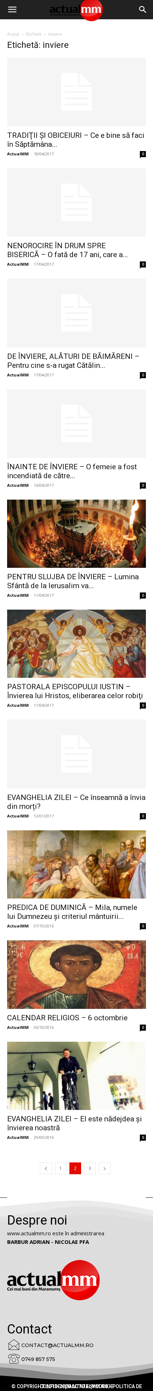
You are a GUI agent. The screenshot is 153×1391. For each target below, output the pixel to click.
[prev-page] (46, 1168)
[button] (143, 9)
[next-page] (105, 1168)
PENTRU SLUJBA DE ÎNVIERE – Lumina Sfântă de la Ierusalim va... (73, 581)
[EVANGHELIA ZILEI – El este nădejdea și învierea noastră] (76, 1076)
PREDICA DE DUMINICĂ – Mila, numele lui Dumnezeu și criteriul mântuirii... (72, 912)
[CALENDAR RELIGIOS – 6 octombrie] (76, 974)
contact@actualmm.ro (57, 1345)
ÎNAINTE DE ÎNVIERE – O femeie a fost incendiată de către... (72, 471)
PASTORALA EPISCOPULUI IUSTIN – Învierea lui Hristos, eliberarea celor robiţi (75, 691)
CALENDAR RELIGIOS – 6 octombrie (67, 1018)
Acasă (13, 34)
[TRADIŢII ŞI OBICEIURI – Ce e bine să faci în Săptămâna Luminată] (76, 91)
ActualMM (18, 153)
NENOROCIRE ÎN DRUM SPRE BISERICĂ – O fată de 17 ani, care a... (67, 250)
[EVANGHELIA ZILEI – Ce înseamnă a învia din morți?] (76, 754)
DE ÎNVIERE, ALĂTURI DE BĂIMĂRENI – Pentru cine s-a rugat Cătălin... (73, 361)
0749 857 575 (38, 1359)
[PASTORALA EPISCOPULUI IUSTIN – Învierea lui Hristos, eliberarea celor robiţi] (76, 644)
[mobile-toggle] (12, 9)
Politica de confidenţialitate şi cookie (91, 1386)
